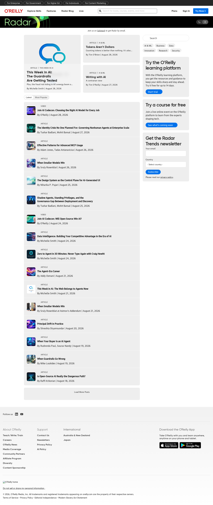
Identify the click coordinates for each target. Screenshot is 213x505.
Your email (150, 148)
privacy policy (166, 176)
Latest (29, 97)
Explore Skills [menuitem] (34, 10)
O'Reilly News (10, 444)
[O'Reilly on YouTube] (21, 414)
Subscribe (153, 172)
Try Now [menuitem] (199, 10)
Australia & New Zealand (76, 435)
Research (163, 50)
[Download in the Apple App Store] (168, 447)
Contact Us (43, 435)
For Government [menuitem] (33, 3)
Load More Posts (82, 391)
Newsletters (43, 439)
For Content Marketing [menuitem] (95, 3)
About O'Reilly (12, 429)
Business (160, 45)
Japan (66, 439)
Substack (101, 30)
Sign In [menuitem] (186, 10)
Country (149, 159)
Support (42, 429)
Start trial (153, 91)
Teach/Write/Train (13, 435)
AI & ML (148, 45)
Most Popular (41, 97)
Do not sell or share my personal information (24, 488)
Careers (7, 439)
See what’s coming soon (160, 125)
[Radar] (27, 22)
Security (176, 50)
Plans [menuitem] (174, 10)
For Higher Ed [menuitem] (53, 3)
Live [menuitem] (81, 10)
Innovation (149, 50)
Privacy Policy (44, 444)
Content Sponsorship (14, 467)
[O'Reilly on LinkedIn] (16, 414)
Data (171, 45)
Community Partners (14, 453)
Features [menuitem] (51, 10)
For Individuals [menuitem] (72, 3)
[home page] (14, 11)
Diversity (7, 463)
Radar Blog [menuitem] (67, 10)
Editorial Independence (46, 497)
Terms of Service (10, 497)
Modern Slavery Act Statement (72, 497)
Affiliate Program (12, 458)
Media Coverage (12, 449)
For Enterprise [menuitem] (13, 3)
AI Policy (41, 449)
